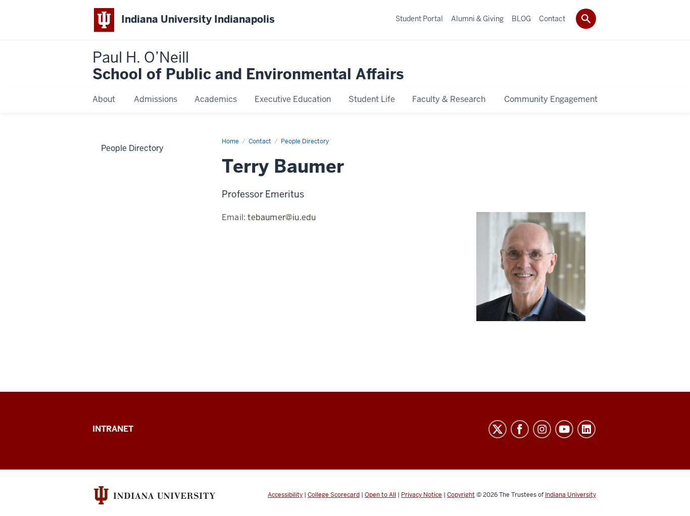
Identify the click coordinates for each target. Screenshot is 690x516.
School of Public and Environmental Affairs (248, 66)
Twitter (497, 429)
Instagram (542, 429)
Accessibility (285, 495)
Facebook (520, 429)
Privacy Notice (421, 495)
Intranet (112, 429)
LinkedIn (586, 429)
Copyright (461, 495)
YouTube (564, 429)
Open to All (380, 495)
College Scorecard (334, 495)
